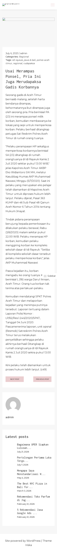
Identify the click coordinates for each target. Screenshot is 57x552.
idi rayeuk (17, 60)
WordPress (33, 540)
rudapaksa (29, 63)
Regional (24, 56)
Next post (14, 379)
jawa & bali (29, 60)
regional (17, 63)
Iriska (28, 545)
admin (23, 53)
